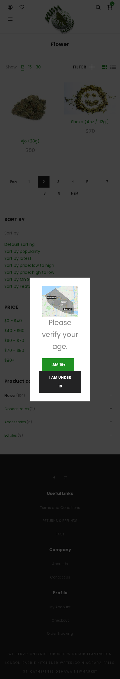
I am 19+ (58, 364)
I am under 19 (60, 382)
